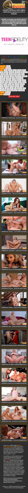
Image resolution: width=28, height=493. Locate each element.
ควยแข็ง (22, 84)
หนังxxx (19, 80)
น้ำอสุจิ (24, 82)
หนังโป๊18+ (8, 78)
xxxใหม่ (2, 88)
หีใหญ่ (15, 74)
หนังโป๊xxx (3, 78)
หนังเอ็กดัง (8, 80)
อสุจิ (7, 74)
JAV (22, 466)
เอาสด (15, 70)
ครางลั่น (11, 86)
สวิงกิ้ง (2, 82)
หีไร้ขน (10, 74)
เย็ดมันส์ (2, 74)
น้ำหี (1, 84)
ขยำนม (21, 86)
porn (24, 88)
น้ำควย (5, 84)
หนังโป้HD (3, 80)
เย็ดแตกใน (11, 72)
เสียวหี (24, 70)
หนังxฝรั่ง (14, 80)
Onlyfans (7, 460)
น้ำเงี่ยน (19, 82)
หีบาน (23, 74)
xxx (15, 88)
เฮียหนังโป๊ (8, 92)
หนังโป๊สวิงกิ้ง (18, 76)
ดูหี (13, 84)
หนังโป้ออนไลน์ (20, 78)
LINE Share (22, 56)
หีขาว (2, 76)
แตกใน (5, 70)
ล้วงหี (6, 82)
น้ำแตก (15, 82)
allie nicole (3, 90)
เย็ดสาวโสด (17, 72)
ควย (1, 86)
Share (10, 56)
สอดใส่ (24, 80)
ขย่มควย (17, 86)
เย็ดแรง (6, 72)
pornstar (19, 88)
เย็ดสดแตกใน (24, 72)
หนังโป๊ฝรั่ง (8, 68)
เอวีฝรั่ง (19, 70)
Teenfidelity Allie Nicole (12, 90)
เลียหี (2, 72)
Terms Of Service (11, 482)
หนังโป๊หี (12, 76)
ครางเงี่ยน (6, 86)
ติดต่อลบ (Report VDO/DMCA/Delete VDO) (10, 480)
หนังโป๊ (13, 78)
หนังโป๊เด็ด (6, 76)
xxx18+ (11, 88)
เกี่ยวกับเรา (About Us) (8, 478)
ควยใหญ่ (17, 84)
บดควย (10, 82)
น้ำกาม (9, 84)
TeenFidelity (21, 90)
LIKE (5, 56)
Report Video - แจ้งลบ (14, 96)
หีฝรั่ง (19, 74)
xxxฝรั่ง (6, 88)
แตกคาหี (10, 70)
